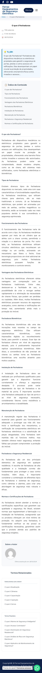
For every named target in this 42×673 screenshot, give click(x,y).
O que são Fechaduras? (13, 89)
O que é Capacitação (12, 595)
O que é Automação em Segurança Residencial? (17, 631)
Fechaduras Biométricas (13, 106)
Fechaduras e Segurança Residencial (18, 119)
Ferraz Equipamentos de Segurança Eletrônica (10, 10)
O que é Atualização (12, 587)
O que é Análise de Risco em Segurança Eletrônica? (19, 638)
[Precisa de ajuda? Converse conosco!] (37, 668)
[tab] (20, 360)
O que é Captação (11, 600)
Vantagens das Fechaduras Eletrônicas (19, 102)
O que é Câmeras (11, 591)
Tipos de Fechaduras (12, 94)
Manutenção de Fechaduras (15, 115)
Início (3, 17)
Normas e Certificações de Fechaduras (19, 123)
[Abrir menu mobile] (36, 10)
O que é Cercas (10, 604)
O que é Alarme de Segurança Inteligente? (20, 621)
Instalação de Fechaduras (14, 111)
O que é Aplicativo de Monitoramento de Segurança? (19, 644)
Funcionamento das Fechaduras (16, 98)
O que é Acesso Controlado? (15, 626)
